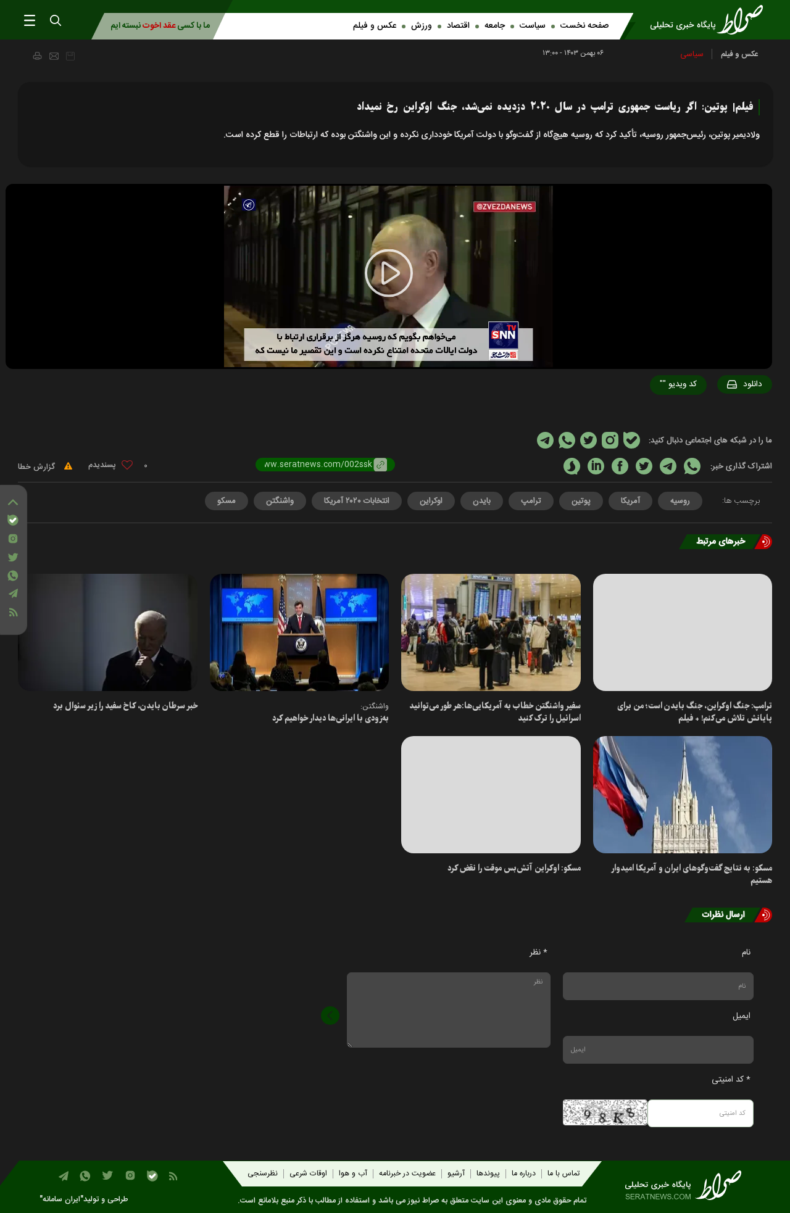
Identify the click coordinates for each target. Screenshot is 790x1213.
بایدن (482, 501)
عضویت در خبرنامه (407, 1173)
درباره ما (524, 1173)
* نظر (538, 952)
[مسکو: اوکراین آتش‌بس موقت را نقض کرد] (491, 794)
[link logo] (710, 19)
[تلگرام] (13, 593)
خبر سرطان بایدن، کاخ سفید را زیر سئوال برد (125, 706)
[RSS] (13, 612)
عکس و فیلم (374, 26)
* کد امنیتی (731, 1080)
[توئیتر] (13, 557)
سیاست (533, 26)
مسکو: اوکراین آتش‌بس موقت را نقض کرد (514, 868)
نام (746, 952)
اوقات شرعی (308, 1173)
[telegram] (668, 466)
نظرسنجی (262, 1173)
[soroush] (572, 466)
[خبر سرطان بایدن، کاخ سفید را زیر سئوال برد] (108, 632)
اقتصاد (458, 26)
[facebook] (620, 466)
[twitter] (644, 466)
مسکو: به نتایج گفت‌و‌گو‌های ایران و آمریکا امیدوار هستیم (692, 874)
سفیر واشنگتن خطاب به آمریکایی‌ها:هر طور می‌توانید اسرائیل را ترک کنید (495, 712)
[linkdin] (596, 466)
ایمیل (741, 1016)
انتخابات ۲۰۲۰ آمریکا (356, 501)
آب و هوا (353, 1173)
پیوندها (488, 1173)
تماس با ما (563, 1173)
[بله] (13, 520)
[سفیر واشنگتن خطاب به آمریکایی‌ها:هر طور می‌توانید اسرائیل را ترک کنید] (491, 632)
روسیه (680, 501)
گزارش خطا (37, 467)
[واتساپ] (13, 575)
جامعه (494, 26)
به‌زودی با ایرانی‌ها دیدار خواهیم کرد (330, 718)
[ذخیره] (70, 56)
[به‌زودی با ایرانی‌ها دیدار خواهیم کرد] (299, 632)
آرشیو (456, 1173)
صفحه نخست (584, 26)
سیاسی (692, 54)
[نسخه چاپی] (36, 55)
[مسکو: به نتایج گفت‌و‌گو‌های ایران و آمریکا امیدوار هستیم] (683, 794)
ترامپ (531, 501)
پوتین (581, 501)
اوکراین (431, 501)
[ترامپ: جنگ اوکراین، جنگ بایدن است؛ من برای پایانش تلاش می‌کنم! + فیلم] (683, 632)
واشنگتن (280, 501)
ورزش (421, 26)
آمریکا (630, 501)
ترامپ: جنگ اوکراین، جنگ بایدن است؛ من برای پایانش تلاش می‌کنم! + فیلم (694, 712)
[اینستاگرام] (13, 538)
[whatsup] (692, 466)
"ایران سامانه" (61, 1199)
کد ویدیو (678, 384)
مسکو (226, 501)
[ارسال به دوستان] (54, 56)
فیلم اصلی (729, 416)
